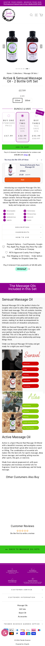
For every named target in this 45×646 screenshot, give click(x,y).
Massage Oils (22, 605)
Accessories (22, 617)
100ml (27, 100)
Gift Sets (22, 609)
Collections (17, 73)
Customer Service (21, 590)
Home (9, 73)
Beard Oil (22, 613)
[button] (41, 46)
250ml (17, 100)
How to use (22, 237)
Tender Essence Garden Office (22, 624)
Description (22, 227)
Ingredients (22, 232)
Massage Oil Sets (30, 73)
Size (22, 96)
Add (22, 180)
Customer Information (21, 597)
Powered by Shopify (22, 644)
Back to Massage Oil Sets (24, 549)
